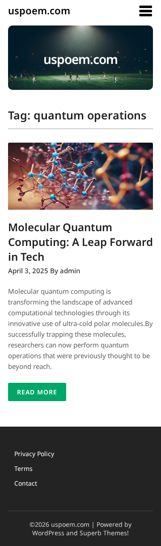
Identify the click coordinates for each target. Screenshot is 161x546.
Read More (37, 392)
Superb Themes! (104, 533)
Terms (23, 468)
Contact (25, 483)
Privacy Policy (34, 453)
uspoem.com (39, 10)
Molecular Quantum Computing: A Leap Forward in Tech (80, 242)
